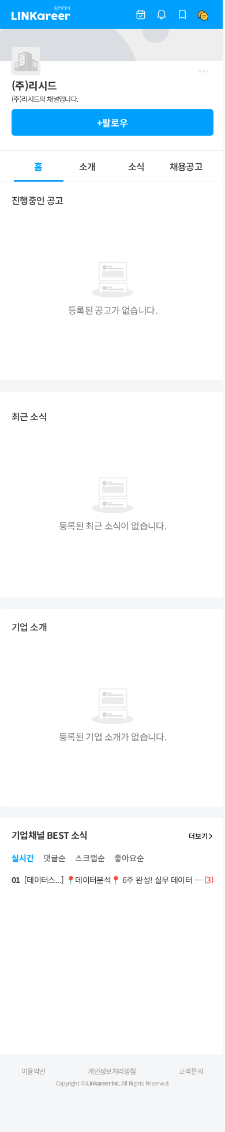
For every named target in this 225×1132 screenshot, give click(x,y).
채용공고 (186, 166)
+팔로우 (112, 122)
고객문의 (191, 1071)
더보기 (198, 836)
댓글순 (54, 858)
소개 (87, 166)
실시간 (23, 858)
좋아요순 (129, 858)
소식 (136, 166)
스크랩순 (90, 858)
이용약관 (33, 1071)
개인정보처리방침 (112, 1071)
